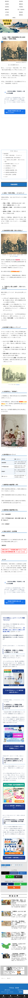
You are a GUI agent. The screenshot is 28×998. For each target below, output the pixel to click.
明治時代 (8, 865)
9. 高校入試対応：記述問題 (10, 174)
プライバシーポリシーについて (7, 992)
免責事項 (21, 991)
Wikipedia (15, 256)
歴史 (3, 865)
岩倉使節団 (6, 153)
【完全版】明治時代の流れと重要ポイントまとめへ (13, 111)
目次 (12, 151)
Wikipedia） (21, 447)
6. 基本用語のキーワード (10, 168)
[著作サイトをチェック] (7, 884)
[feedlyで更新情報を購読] (20, 884)
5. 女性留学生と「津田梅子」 (11, 165)
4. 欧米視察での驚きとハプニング (12, 163)
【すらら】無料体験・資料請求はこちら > (14, 806)
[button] (18, 876)
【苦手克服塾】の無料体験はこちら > (14, 857)
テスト (13, 865)
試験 (21, 865)
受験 (17, 865)
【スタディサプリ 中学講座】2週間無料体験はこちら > (14, 747)
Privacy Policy (21, 989)
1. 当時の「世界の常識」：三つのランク (13, 155)
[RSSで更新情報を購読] (14, 887)
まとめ (6, 176)
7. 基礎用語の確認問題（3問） (11, 170)
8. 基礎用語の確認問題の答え (11, 172)
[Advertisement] (14, 134)
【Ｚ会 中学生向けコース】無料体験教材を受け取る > (14, 691)
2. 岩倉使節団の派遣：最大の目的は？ (13, 157)
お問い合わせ (7, 989)
